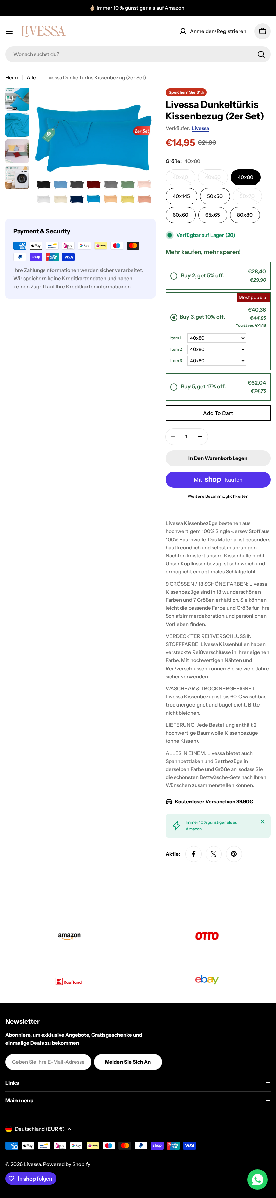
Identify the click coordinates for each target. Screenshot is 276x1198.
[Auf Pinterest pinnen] (234, 854)
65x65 (212, 215)
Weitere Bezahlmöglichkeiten (218, 496)
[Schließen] (262, 821)
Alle (31, 77)
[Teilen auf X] (214, 854)
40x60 (216, 179)
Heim (11, 77)
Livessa (200, 128)
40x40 (184, 179)
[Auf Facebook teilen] (193, 854)
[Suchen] (261, 54)
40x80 (245, 177)
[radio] (218, 276)
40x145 (181, 196)
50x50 (215, 196)
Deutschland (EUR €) (40, 1129)
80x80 (245, 215)
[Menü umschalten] (9, 31)
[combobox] (138, 54)
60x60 (180, 215)
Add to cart (218, 413)
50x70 (251, 198)
